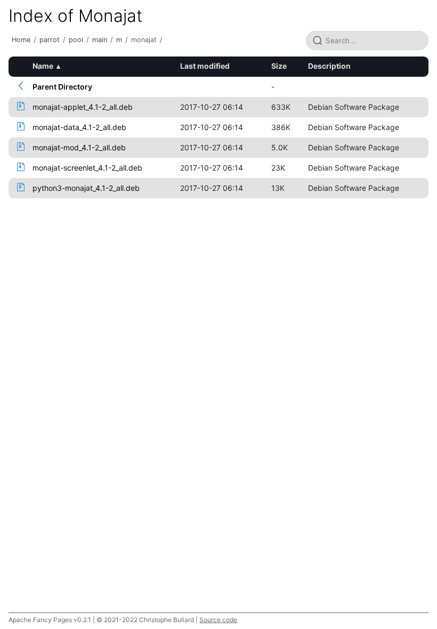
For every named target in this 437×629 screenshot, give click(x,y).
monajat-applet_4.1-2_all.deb (83, 106)
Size (279, 65)
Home (21, 40)
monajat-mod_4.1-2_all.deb (79, 147)
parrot (49, 40)
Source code (218, 620)
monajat (144, 40)
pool (76, 40)
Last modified (205, 65)
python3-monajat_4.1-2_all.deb (86, 187)
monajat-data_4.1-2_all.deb (79, 127)
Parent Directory (62, 86)
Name (43, 65)
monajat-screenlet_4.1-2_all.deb (87, 167)
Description (329, 65)
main (99, 40)
